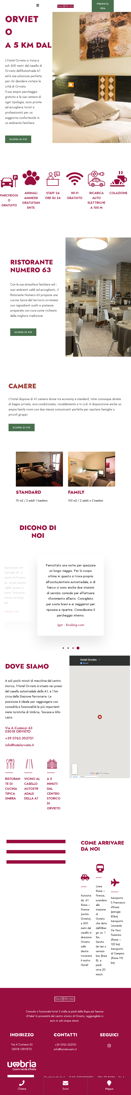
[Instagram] (109, 1046)
